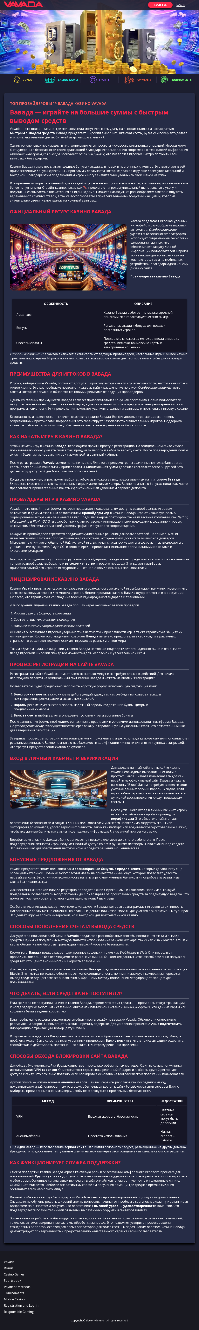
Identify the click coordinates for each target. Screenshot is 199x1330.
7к (85, 187)
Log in (180, 4)
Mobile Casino (14, 1299)
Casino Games (14, 1274)
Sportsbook (12, 1280)
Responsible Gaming (19, 1312)
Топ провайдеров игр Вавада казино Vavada (58, 103)
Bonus (8, 1268)
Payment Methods (17, 1287)
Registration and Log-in (21, 1305)
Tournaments (14, 1293)
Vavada (9, 1262)
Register (160, 4)
